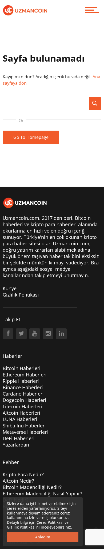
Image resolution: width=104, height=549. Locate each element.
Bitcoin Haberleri (22, 368)
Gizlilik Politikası (21, 294)
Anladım (42, 536)
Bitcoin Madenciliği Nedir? (32, 487)
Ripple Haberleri (21, 381)
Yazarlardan (16, 444)
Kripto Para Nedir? (23, 474)
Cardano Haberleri (23, 394)
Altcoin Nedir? (18, 481)
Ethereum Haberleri (25, 374)
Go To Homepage (31, 137)
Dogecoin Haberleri (24, 400)
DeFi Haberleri (19, 438)
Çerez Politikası (50, 522)
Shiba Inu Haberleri (24, 425)
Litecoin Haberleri (22, 406)
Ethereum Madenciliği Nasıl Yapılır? (42, 493)
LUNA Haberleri (20, 419)
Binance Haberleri (23, 387)
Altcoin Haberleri (21, 413)
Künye (10, 288)
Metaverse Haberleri (25, 432)
